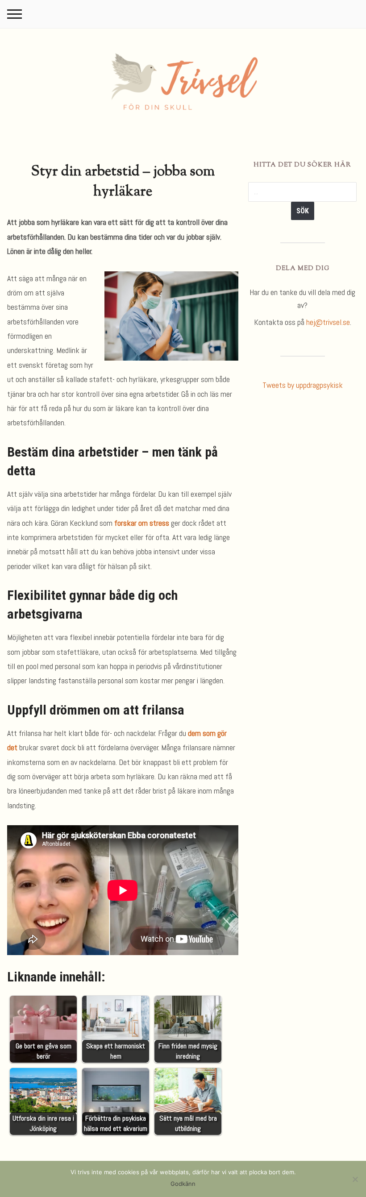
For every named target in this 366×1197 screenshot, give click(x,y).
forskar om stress (141, 523)
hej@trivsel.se (328, 322)
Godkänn (183, 1183)
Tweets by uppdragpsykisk (302, 385)
